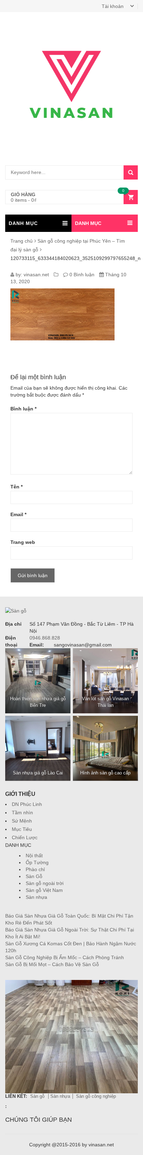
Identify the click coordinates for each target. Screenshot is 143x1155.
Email (18, 514)
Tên (16, 486)
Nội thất (34, 855)
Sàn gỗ (38, 1096)
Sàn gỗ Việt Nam (44, 890)
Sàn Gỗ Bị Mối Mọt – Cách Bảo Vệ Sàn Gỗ (52, 964)
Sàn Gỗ (34, 876)
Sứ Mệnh (22, 821)
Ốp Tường (37, 862)
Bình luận (23, 408)
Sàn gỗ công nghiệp (96, 1096)
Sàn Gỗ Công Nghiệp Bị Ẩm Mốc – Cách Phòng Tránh (64, 957)
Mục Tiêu (22, 829)
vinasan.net (36, 274)
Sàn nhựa (36, 897)
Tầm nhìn (22, 812)
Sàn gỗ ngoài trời (45, 883)
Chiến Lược (24, 837)
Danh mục (88, 223)
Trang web (22, 542)
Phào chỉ (35, 869)
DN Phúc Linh (27, 804)
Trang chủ (21, 241)
